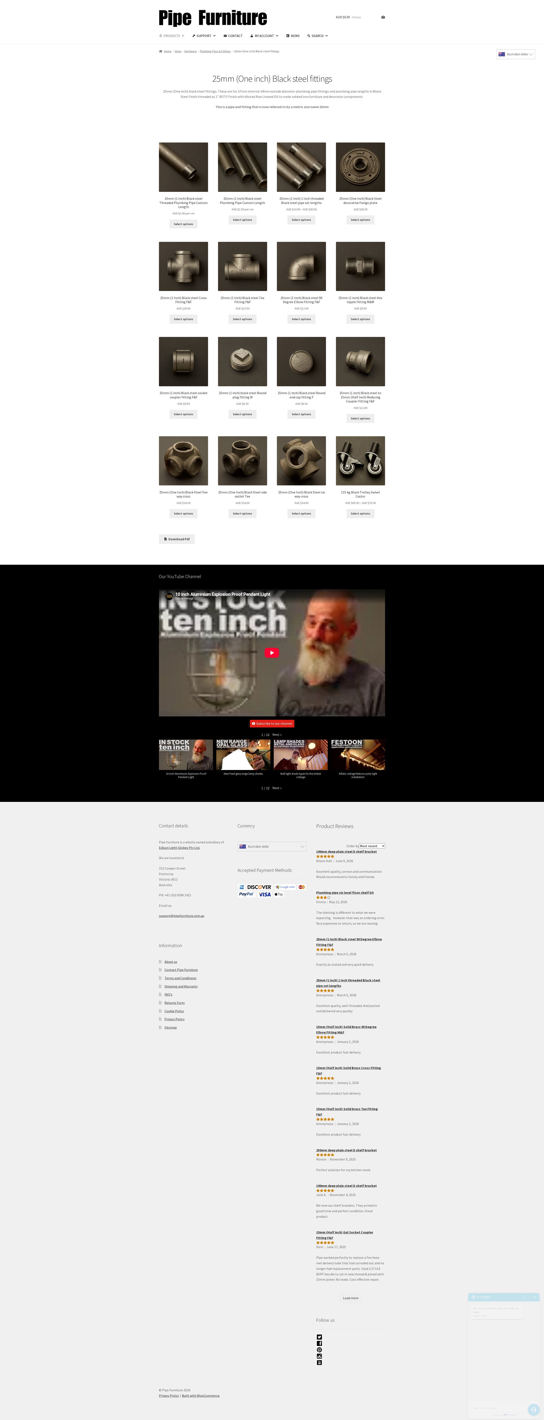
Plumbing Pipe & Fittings (215, 51)
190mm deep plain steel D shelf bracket (346, 851)
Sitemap (170, 1027)
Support (204, 36)
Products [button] (172, 36)
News (295, 36)
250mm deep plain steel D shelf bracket (346, 1150)
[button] (277, 734)
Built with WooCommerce (201, 1395)
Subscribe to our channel (274, 723)
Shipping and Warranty (181, 986)
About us (170, 961)
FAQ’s (168, 994)
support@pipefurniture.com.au (181, 916)
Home (167, 51)
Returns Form (174, 1003)
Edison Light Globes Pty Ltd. (179, 847)
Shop (178, 51)
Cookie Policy (174, 1011)
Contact (235, 36)
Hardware (190, 51)
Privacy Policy (174, 1019)
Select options (183, 224)
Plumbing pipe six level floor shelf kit (345, 892)
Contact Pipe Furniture (181, 970)
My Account (264, 36)
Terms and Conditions (180, 978)
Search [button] (318, 36)
